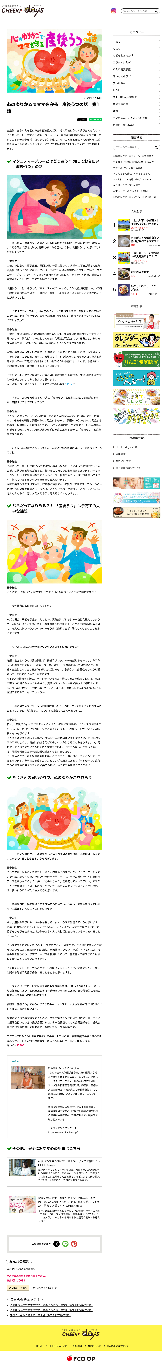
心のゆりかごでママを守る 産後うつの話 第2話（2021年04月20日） (51, 1310)
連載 (115, 111)
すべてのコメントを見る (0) (44, 1288)
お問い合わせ (123, 461)
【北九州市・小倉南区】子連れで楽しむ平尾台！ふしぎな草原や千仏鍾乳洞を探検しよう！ (145, 222)
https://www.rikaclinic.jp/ (63, 1132)
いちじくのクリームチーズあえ (145, 288)
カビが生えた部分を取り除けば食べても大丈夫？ (145, 239)
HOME (39, 1346)
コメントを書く (19, 1288)
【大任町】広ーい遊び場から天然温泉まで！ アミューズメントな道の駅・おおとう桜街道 (145, 255)
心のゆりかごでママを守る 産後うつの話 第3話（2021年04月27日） (51, 1305)
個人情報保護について (128, 468)
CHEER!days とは (126, 447)
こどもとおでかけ (139, 228)
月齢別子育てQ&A (123, 125)
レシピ (134, 276)
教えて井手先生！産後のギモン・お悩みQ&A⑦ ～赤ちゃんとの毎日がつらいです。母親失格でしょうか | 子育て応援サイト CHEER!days (69, 1202)
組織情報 (120, 454)
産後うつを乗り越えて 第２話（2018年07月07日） (40, 1315)
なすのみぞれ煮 (140, 272)
